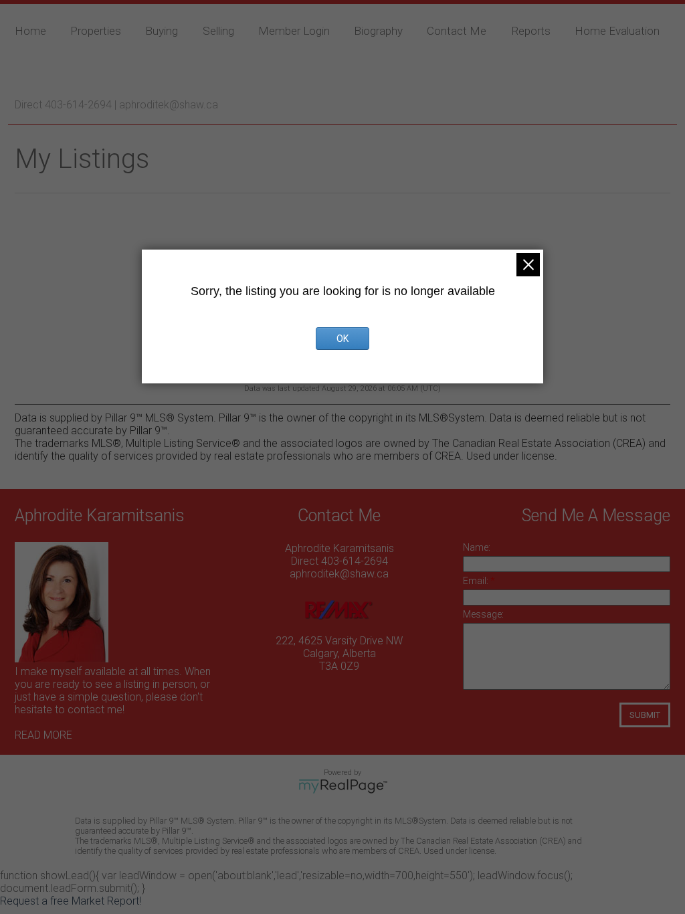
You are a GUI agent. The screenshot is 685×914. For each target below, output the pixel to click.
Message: (483, 614)
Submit (644, 715)
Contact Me (456, 30)
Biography (378, 30)
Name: (476, 547)
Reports (531, 30)
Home (30, 30)
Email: (476, 580)
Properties (95, 30)
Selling (218, 30)
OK (342, 338)
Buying (161, 30)
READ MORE (43, 735)
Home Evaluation (617, 30)
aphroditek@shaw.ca (168, 104)
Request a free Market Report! (70, 901)
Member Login (294, 30)
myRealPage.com (343, 786)
